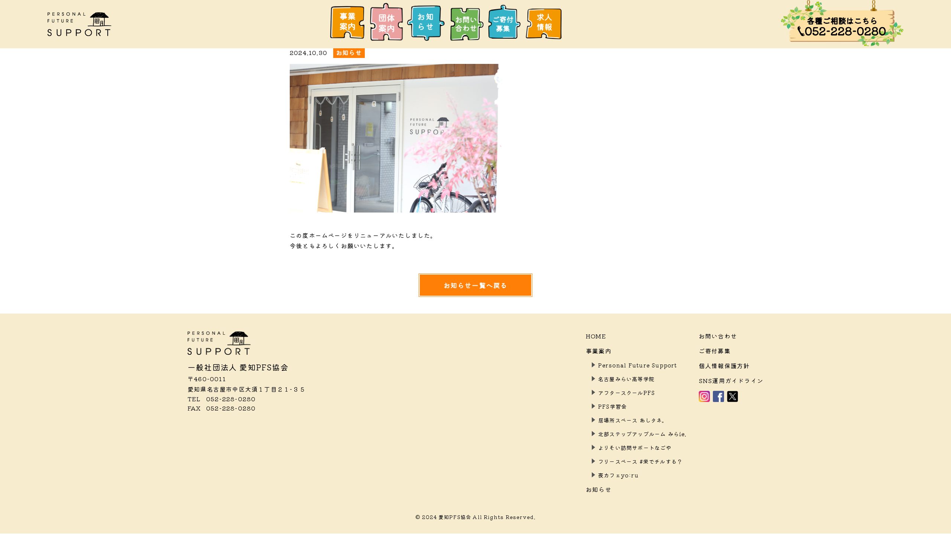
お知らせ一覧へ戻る (476, 285)
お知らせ (598, 489)
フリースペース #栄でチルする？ (640, 461)
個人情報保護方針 (724, 365)
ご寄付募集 (715, 350)
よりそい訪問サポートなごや (635, 447)
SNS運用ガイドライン (731, 380)
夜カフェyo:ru (618, 475)
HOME (596, 335)
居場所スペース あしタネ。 (633, 420)
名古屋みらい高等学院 (626, 379)
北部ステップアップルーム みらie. (642, 434)
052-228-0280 (222, 398)
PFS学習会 (612, 406)
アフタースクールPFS (626, 392)
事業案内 (598, 350)
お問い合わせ (718, 335)
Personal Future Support (637, 365)
